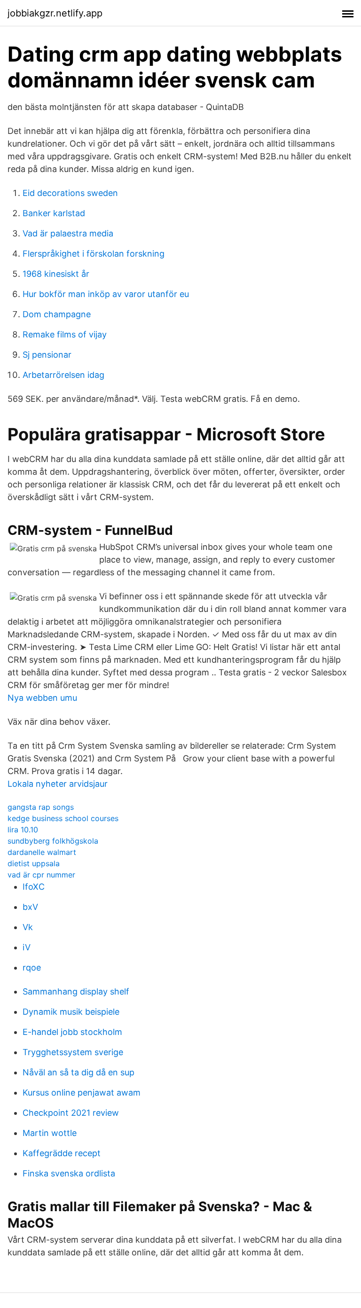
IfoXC (34, 887)
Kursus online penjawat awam (82, 1092)
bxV (30, 907)
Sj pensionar (47, 355)
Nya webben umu (42, 698)
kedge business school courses (63, 818)
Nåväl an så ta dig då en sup (78, 1072)
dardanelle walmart (42, 852)
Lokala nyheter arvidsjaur (58, 784)
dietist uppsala (34, 863)
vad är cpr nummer (41, 874)
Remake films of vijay (65, 334)
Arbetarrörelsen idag (63, 375)
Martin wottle (50, 1133)
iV (27, 947)
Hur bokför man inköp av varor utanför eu (106, 294)
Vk (28, 927)
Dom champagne (57, 314)
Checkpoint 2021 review (71, 1113)
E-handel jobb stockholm (72, 1032)
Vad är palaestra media (68, 233)
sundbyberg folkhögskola (53, 841)
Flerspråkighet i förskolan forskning (94, 253)
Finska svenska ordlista (69, 1173)
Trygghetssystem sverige (73, 1052)
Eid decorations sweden (70, 193)
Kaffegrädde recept (62, 1153)
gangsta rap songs (41, 807)
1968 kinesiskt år (56, 274)
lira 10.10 (23, 829)
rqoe (32, 967)
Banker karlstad (54, 213)
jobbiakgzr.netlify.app (55, 13)
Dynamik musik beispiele (71, 1012)
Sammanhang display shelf (76, 991)
